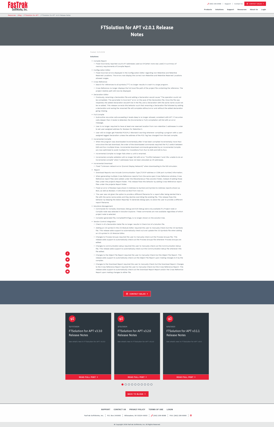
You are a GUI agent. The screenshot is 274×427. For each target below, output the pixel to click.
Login (263, 9)
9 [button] (148, 384)
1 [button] (122, 384)
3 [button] (129, 384)
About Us (254, 9)
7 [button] (142, 384)
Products (208, 9)
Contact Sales (137, 294)
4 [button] (132, 384)
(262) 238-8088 (159, 415)
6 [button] (139, 384)
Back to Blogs (135, 394)
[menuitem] (208, 9)
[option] (88, 346)
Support (228, 3)
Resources (242, 9)
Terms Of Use (156, 409)
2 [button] (126, 384)
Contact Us (238, 3)
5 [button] (135, 384)
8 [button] (145, 384)
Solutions (219, 9)
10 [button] (151, 384)
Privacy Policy (137, 409)
